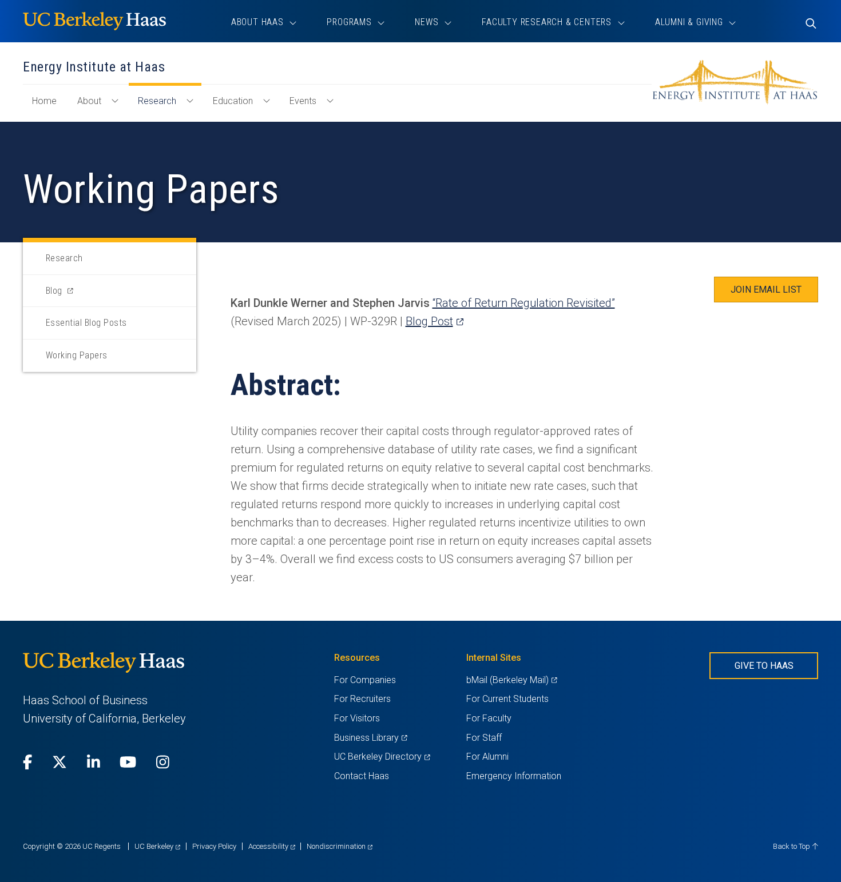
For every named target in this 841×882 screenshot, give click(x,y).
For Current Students (507, 698)
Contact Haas (361, 776)
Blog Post (434, 321)
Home (49, 106)
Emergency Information (513, 776)
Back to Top (792, 846)
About (89, 100)
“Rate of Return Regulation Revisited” (524, 303)
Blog (69, 296)
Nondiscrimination (339, 846)
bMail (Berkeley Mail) (511, 680)
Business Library (370, 737)
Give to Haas (764, 665)
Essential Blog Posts (86, 322)
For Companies (365, 680)
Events (302, 100)
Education (233, 100)
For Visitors (357, 718)
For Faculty (488, 718)
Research (157, 100)
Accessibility (271, 846)
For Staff (484, 737)
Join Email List (766, 289)
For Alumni (487, 756)
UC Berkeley (157, 846)
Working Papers (77, 355)
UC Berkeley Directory (382, 756)
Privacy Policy (214, 846)
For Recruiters (362, 698)
